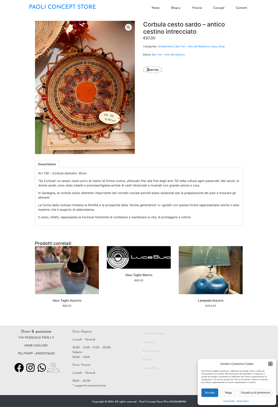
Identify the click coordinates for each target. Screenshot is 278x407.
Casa (214, 46)
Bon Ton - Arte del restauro (168, 54)
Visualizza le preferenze (255, 392)
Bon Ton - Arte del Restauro (192, 46)
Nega (228, 392)
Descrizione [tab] (47, 164)
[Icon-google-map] (53, 367)
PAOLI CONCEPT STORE (62, 7)
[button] (270, 364)
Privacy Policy (243, 401)
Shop (221, 46)
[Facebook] (19, 367)
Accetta (209, 392)
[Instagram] (30, 367)
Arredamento (166, 46)
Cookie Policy (229, 401)
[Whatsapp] (42, 367)
